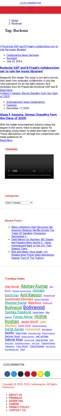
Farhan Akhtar (23, 317)
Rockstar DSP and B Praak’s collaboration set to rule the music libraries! (29, 69)
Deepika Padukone (18, 312)
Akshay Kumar (34, 286)
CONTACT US (17, 410)
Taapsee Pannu (48, 343)
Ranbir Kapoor (48, 333)
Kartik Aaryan (14, 329)
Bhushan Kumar (16, 303)
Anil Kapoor (31, 294)
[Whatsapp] (47, 374)
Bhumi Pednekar (42, 299)
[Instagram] (21, 374)
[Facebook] (7, 374)
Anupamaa (49, 295)
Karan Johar (24, 325)
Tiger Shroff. (22, 346)
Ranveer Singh (12, 336)
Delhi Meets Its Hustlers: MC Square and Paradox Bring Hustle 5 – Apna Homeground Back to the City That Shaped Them (32, 244)
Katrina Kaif (33, 329)
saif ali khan (42, 336)
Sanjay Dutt (29, 340)
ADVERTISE (16, 401)
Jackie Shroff (29, 321)
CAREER (14, 404)
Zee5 (22, 349)
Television (9, 346)
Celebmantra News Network (23, 55)
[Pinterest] (27, 374)
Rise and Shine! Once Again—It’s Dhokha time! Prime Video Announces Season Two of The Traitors (32, 254)
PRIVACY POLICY (19, 407)
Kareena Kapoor (39, 326)
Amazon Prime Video (21, 291)
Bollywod (13, 307)
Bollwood (47, 303)
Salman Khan (14, 340)
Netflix (9, 333)
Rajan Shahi (21, 333)
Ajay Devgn (12, 286)
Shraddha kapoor (22, 343)
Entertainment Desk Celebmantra (26, 102)
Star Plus (36, 343)
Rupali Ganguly (27, 336)
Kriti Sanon (47, 329)
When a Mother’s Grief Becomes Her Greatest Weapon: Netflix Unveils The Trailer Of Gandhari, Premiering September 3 (32, 232)
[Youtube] (34, 374)
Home (14, 20)
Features (12, 105)
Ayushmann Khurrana (19, 299)
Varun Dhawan (37, 346)
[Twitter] (14, 374)
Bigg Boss (34, 302)
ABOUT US (15, 394)
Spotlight (12, 58)
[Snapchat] (41, 374)
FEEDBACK (15, 397)
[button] (30, 9)
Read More (6, 90)
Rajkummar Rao (34, 333)
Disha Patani (38, 312)
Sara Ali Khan (42, 340)
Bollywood (34, 307)
